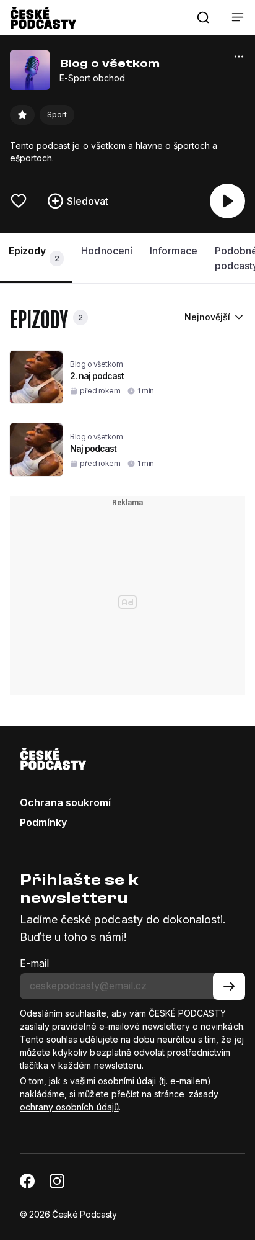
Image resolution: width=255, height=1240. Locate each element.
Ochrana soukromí (65, 802)
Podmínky (43, 822)
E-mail (34, 963)
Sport (57, 114)
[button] (203, 17)
